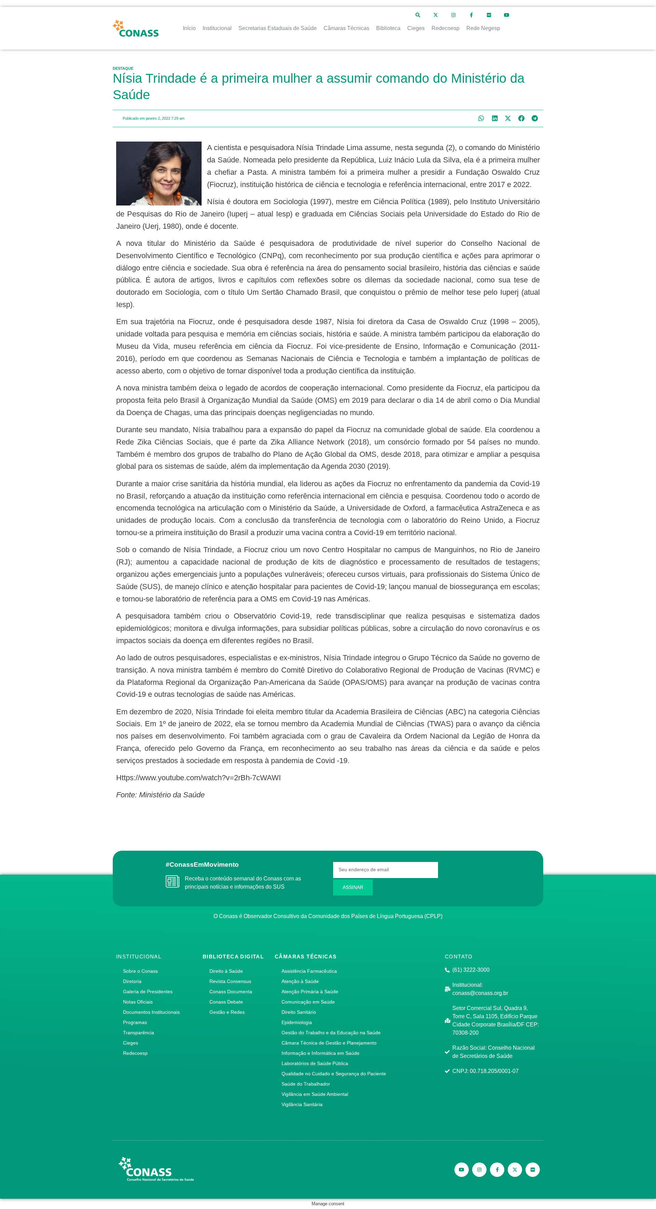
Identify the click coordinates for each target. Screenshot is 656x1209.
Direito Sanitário (299, 1012)
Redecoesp (135, 1053)
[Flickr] (489, 15)
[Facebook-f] (471, 15)
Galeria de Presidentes (148, 991)
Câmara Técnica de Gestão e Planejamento (329, 1043)
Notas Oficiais (138, 1002)
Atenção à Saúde (300, 981)
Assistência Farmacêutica (309, 971)
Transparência (138, 1032)
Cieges (130, 1043)
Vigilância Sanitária (302, 1104)
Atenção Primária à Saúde (310, 991)
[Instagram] (453, 15)
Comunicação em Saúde (308, 1002)
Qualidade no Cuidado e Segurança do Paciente (334, 1073)
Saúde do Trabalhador (306, 1084)
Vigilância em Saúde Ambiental (315, 1094)
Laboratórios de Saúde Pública (315, 1063)
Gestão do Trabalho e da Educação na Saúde (331, 1032)
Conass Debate (226, 1002)
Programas (135, 1022)
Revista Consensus (230, 981)
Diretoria (132, 981)
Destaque (123, 68)
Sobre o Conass (140, 971)
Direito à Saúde (226, 971)
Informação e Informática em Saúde (320, 1053)
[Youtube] (507, 15)
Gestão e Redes (227, 1012)
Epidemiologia (297, 1022)
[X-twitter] (435, 15)
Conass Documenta (230, 991)
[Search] (418, 15)
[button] (481, 118)
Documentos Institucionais (151, 1012)
